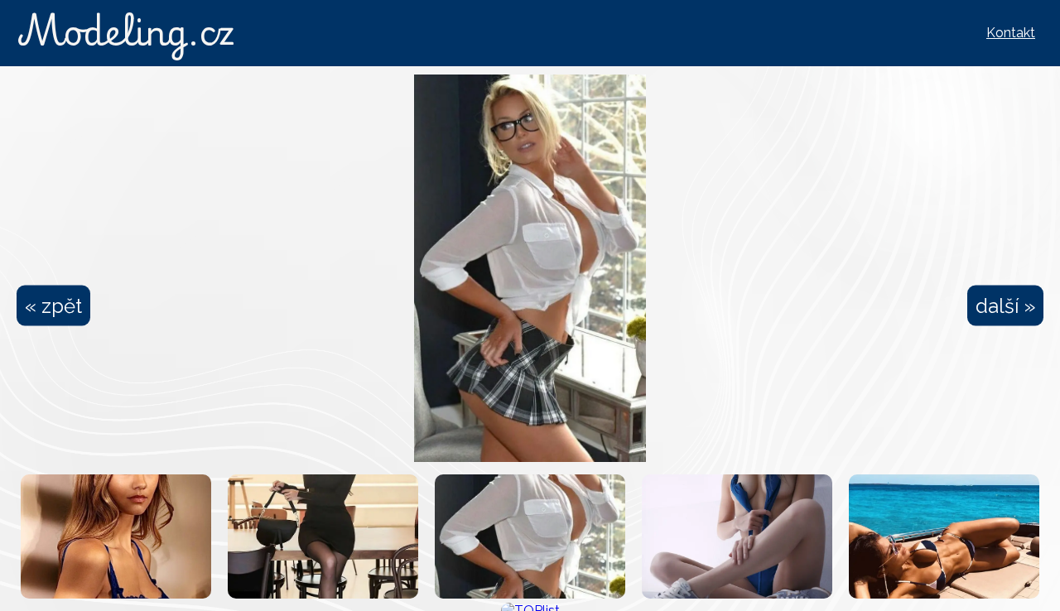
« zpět (53, 306)
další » (1005, 306)
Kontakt (1010, 33)
